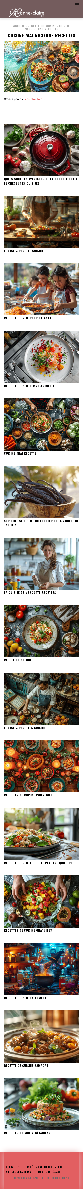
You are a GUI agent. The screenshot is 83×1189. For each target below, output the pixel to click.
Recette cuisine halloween (25, 997)
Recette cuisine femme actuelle (29, 385)
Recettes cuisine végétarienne (28, 1133)
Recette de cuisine (42, 26)
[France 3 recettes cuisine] (41, 699)
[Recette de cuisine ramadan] (41, 1036)
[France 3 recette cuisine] (41, 222)
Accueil (19, 26)
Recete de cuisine (18, 660)
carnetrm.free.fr (35, 99)
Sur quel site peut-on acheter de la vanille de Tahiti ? (41, 523)
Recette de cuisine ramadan (26, 1065)
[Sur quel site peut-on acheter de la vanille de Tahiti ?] (41, 492)
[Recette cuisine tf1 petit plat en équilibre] (41, 834)
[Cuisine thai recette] (41, 424)
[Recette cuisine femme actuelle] (41, 357)
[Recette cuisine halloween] (41, 969)
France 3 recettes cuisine (24, 727)
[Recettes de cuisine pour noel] (41, 766)
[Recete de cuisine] (41, 631)
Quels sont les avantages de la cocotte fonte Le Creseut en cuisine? (41, 181)
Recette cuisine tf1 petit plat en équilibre (38, 863)
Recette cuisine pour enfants (27, 318)
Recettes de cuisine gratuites (28, 930)
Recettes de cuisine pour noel (28, 795)
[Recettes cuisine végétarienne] (41, 1104)
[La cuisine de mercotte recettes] (41, 564)
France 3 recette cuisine (24, 250)
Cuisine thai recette (20, 453)
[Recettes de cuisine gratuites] (41, 901)
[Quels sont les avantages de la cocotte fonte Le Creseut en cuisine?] (41, 150)
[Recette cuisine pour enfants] (41, 289)
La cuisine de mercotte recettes (30, 592)
